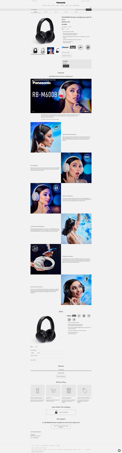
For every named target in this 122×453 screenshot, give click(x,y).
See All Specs (33, 360)
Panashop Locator (60, 449)
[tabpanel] (61, 375)
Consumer (32, 445)
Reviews (66, 11)
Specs (56, 11)
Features (45, 11)
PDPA (49, 449)
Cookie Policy (79, 449)
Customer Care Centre (54, 449)
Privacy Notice (45, 449)
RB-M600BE (58, 445)
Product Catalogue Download (68, 449)
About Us (32, 449)
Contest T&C (74, 449)
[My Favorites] (90, 8)
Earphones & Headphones (44, 445)
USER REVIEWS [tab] (61, 369)
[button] (35, 50)
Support (76, 11)
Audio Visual (37, 445)
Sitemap (36, 449)
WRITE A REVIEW (60, 376)
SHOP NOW (89, 9)
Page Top (35, 11)
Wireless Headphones (52, 445)
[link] (34, 437)
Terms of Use (40, 449)
